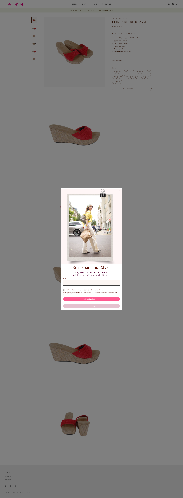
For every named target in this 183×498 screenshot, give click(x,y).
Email (65, 278)
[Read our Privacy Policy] (119, 293)
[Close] (119, 190)
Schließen (91, 306)
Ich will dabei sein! (91, 299)
